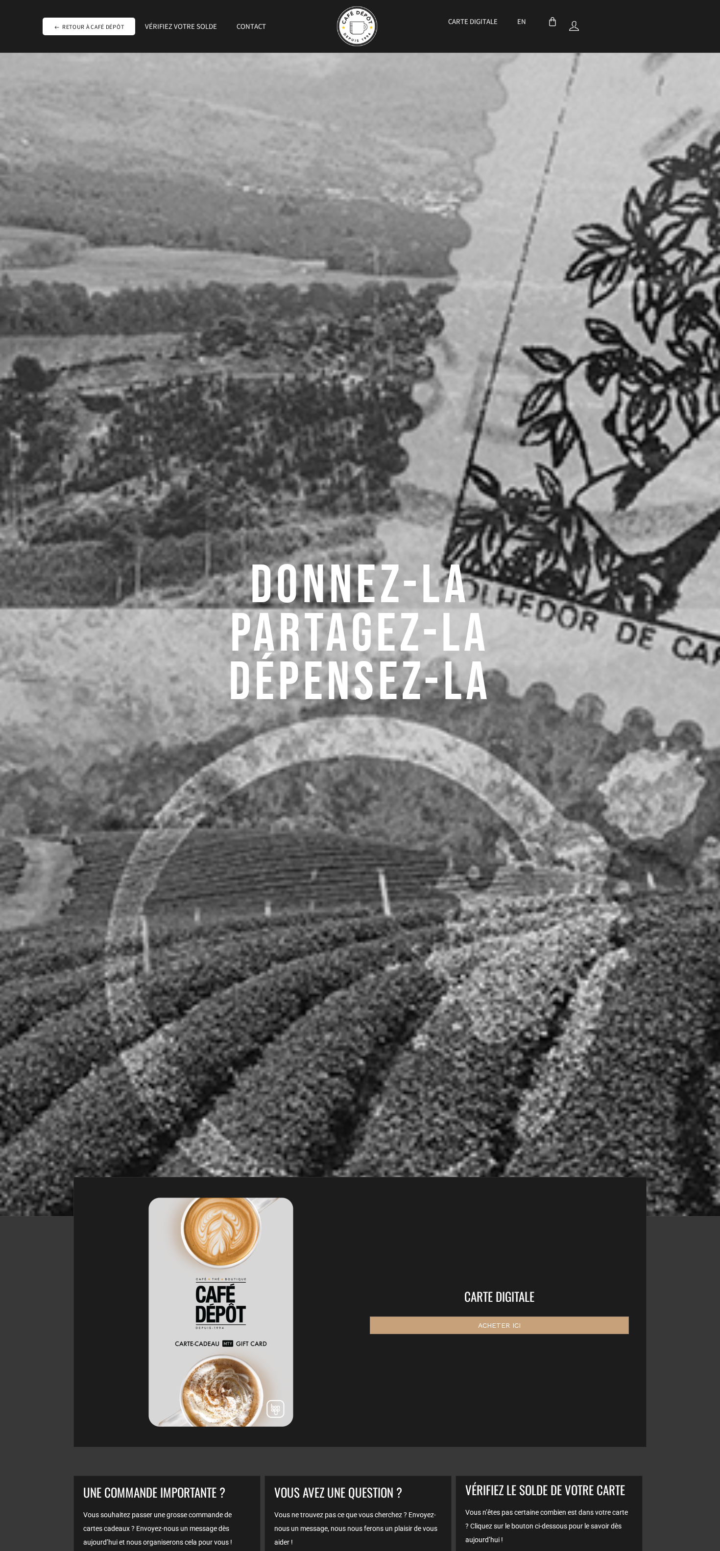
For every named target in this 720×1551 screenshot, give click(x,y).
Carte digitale (473, 22)
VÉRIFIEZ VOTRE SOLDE (181, 27)
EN (521, 22)
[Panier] (552, 21)
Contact (251, 27)
